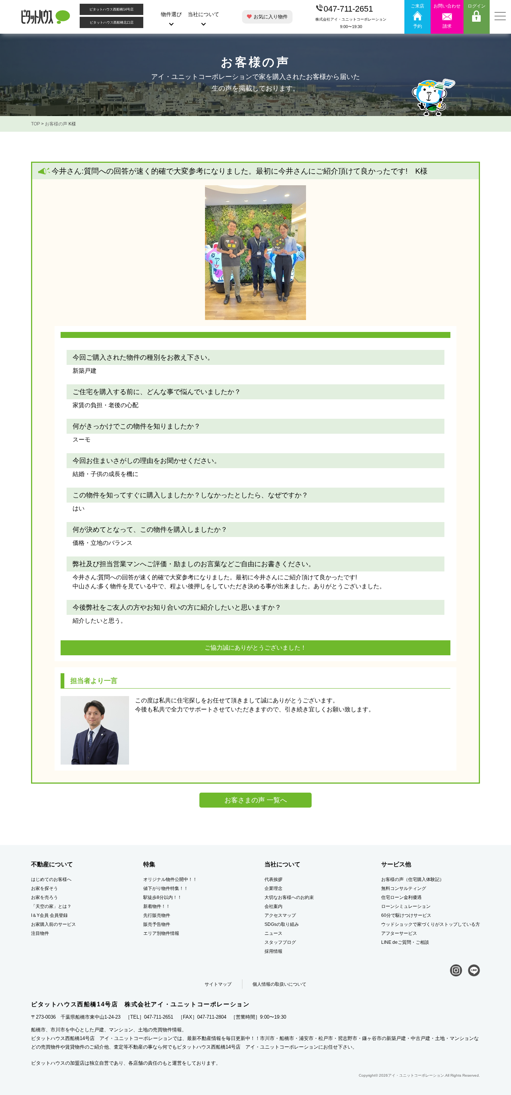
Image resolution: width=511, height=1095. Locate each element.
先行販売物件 (156, 915)
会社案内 (273, 906)
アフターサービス (399, 933)
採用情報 (273, 951)
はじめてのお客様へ (51, 879)
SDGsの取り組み (281, 924)
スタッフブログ (280, 942)
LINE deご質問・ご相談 (405, 942)
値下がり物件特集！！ (165, 888)
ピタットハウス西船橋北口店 (112, 22)
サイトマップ (218, 984)
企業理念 (273, 888)
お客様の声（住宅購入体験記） (412, 879)
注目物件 (40, 933)
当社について (203, 14)
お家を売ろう (44, 897)
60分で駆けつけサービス (406, 915)
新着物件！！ (156, 906)
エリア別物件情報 (161, 933)
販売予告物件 (156, 924)
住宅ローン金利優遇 (401, 897)
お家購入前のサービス (53, 924)
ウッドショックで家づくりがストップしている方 (430, 924)
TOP (35, 123)
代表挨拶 (273, 879)
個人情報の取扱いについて (279, 984)
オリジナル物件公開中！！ (170, 879)
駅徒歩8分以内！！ (162, 897)
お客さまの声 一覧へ (255, 800)
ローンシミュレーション (406, 906)
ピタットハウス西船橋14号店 (111, 9)
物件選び (171, 14)
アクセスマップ (280, 915)
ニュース (273, 933)
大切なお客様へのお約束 (289, 897)
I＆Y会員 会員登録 (49, 915)
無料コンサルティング (403, 888)
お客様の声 (56, 123)
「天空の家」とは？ (51, 906)
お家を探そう (44, 888)
